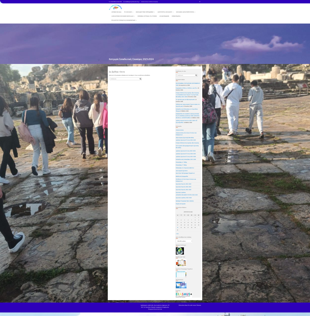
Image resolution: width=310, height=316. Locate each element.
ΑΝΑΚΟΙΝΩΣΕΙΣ (164, 18)
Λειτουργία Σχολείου (182, 172)
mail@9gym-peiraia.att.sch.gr (132, 1)
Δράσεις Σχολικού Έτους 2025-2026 (186, 158)
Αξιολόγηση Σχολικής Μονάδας (185, 139)
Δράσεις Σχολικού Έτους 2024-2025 (186, 155)
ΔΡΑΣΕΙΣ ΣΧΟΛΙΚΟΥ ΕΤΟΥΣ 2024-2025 (187, 196)
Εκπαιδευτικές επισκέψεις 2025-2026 (186, 161)
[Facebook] (199, 1)
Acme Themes (197, 307)
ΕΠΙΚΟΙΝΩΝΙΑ (176, 18)
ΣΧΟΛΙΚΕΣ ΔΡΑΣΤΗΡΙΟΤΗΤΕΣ (185, 13)
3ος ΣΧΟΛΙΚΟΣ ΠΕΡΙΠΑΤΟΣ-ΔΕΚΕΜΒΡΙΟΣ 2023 (128, 3)
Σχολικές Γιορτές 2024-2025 (183, 188)
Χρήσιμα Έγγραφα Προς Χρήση (185, 202)
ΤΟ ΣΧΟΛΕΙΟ (128, 13)
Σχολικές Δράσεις (181, 194)
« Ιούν (177, 235)
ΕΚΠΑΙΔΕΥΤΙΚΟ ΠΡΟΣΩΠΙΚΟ (145, 13)
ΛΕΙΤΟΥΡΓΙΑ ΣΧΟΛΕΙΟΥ (165, 13)
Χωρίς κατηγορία (180, 205)
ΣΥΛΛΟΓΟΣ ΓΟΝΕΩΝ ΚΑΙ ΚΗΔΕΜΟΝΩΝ (123, 22)
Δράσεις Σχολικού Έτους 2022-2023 (186, 141)
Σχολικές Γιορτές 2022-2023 (183, 185)
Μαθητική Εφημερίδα (182, 178)
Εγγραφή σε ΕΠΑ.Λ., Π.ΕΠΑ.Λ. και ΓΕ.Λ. (186, 89)
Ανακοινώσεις (180, 131)
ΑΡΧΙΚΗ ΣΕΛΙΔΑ (116, 13)
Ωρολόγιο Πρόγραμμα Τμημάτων (185, 174)
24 (177, 229)
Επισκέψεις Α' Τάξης (181, 164)
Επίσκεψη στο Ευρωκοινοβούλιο (185, 169)
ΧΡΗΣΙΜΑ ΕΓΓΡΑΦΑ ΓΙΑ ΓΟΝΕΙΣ (147, 18)
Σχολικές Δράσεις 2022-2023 (184, 199)
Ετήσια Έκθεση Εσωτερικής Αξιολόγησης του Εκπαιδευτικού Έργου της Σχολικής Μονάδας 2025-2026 (187, 96)
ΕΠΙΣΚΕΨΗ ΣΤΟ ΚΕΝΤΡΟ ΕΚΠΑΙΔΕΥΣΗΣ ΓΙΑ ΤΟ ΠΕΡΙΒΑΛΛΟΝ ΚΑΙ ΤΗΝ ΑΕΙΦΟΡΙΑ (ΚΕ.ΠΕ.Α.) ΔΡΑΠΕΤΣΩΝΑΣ (187, 117)
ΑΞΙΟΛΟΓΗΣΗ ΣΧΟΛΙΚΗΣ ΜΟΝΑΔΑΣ (122, 18)
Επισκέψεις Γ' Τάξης (181, 166)
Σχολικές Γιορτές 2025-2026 (183, 191)
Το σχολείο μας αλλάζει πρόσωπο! (185, 101)
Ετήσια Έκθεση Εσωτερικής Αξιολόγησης (187, 144)
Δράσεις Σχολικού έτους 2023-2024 (186, 152)
